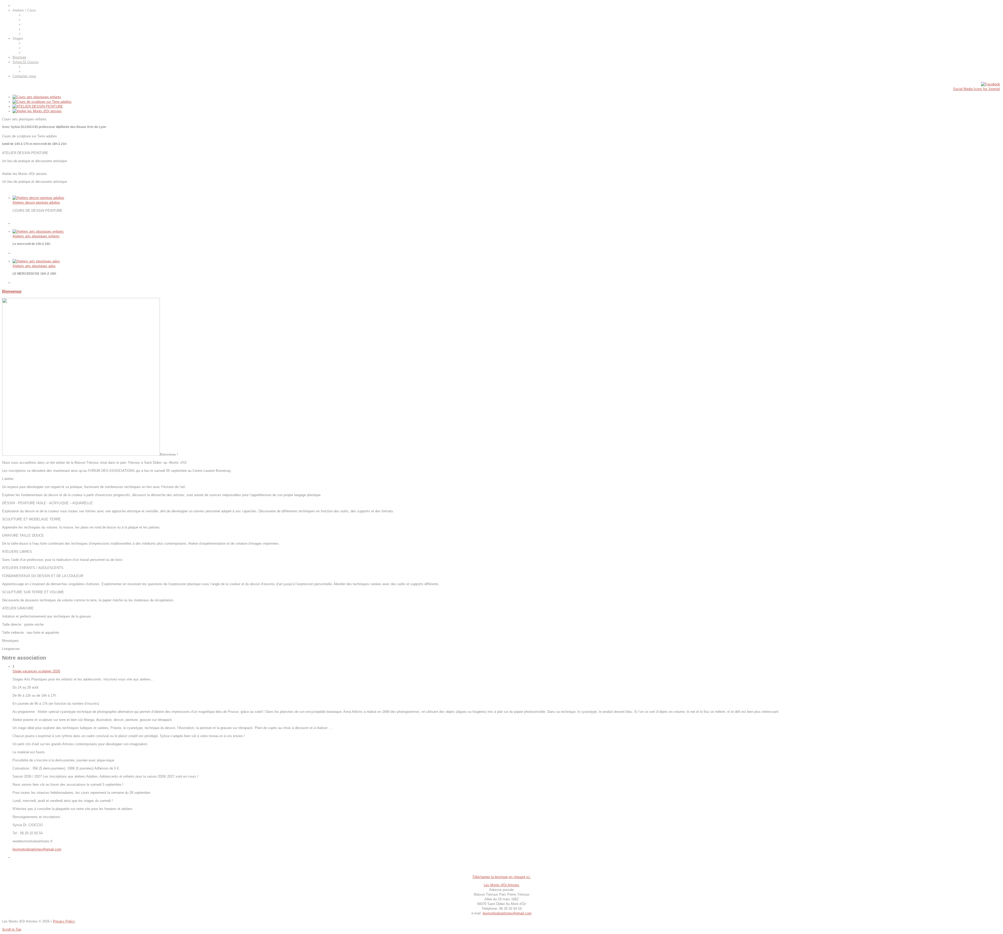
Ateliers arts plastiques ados (34, 266)
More (6, 131)
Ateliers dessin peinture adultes (36, 202)
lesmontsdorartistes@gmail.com (37, 849)
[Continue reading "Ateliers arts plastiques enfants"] (38, 231)
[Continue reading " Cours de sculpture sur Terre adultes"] (42, 102)
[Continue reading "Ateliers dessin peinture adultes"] (38, 198)
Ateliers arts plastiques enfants (36, 236)
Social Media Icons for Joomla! (976, 89)
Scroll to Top (11, 929)
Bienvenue (11, 291)
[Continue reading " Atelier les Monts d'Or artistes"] (37, 111)
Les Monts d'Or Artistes (501, 885)
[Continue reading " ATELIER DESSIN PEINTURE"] (38, 106)
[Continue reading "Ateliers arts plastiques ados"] (36, 261)
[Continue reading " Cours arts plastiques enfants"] (37, 97)
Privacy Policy (64, 921)
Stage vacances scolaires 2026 (36, 671)
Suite (16, 219)
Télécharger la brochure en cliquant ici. (501, 877)
